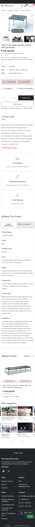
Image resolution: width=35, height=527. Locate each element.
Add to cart (26, 98)
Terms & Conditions (8, 496)
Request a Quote (7, 481)
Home (3, 10)
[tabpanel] (17, 288)
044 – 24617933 (26, 506)
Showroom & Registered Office (24, 485)
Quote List (31, 6)
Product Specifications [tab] (8, 225)
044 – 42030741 (26, 503)
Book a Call (27, 512)
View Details (9, 381)
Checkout (5, 488)
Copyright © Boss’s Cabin (22, 525)
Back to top (19, 453)
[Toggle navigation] (2, 6)
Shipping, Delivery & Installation (8, 500)
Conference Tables (13, 10)
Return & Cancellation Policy (8, 514)
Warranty (4, 518)
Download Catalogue (10, 147)
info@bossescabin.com (27, 496)
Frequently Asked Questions (7, 509)
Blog (20, 481)
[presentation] (2, 38)
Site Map (8, 525)
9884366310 (25, 499)
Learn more (5, 466)
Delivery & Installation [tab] (24, 224)
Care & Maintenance (8, 504)
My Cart (4, 484)
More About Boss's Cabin (10, 459)
